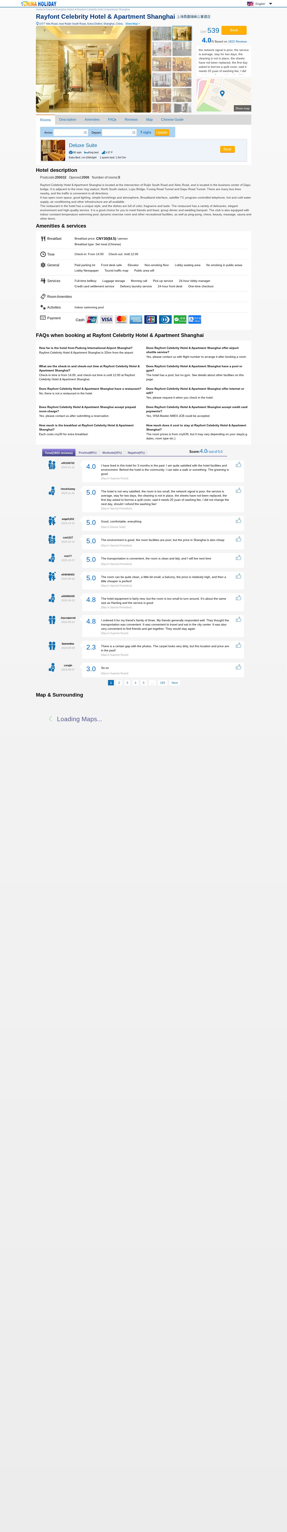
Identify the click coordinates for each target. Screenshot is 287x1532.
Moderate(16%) (112, 452)
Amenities (92, 119)
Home (39, 9)
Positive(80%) (87, 452)
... (152, 682)
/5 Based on (224, 40)
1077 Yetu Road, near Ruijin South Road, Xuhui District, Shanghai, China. (89, 23)
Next (175, 682)
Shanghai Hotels (64, 9)
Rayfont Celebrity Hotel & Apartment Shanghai (103, 9)
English (260, 3)
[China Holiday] (38, 6)
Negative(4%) (136, 452)
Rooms (45, 120)
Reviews (131, 119)
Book (234, 30)
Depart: (96, 132)
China (49, 9)
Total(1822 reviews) (59, 453)
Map (149, 119)
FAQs (112, 119)
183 (162, 682)
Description (67, 119)
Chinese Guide (172, 119)
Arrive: (48, 132)
